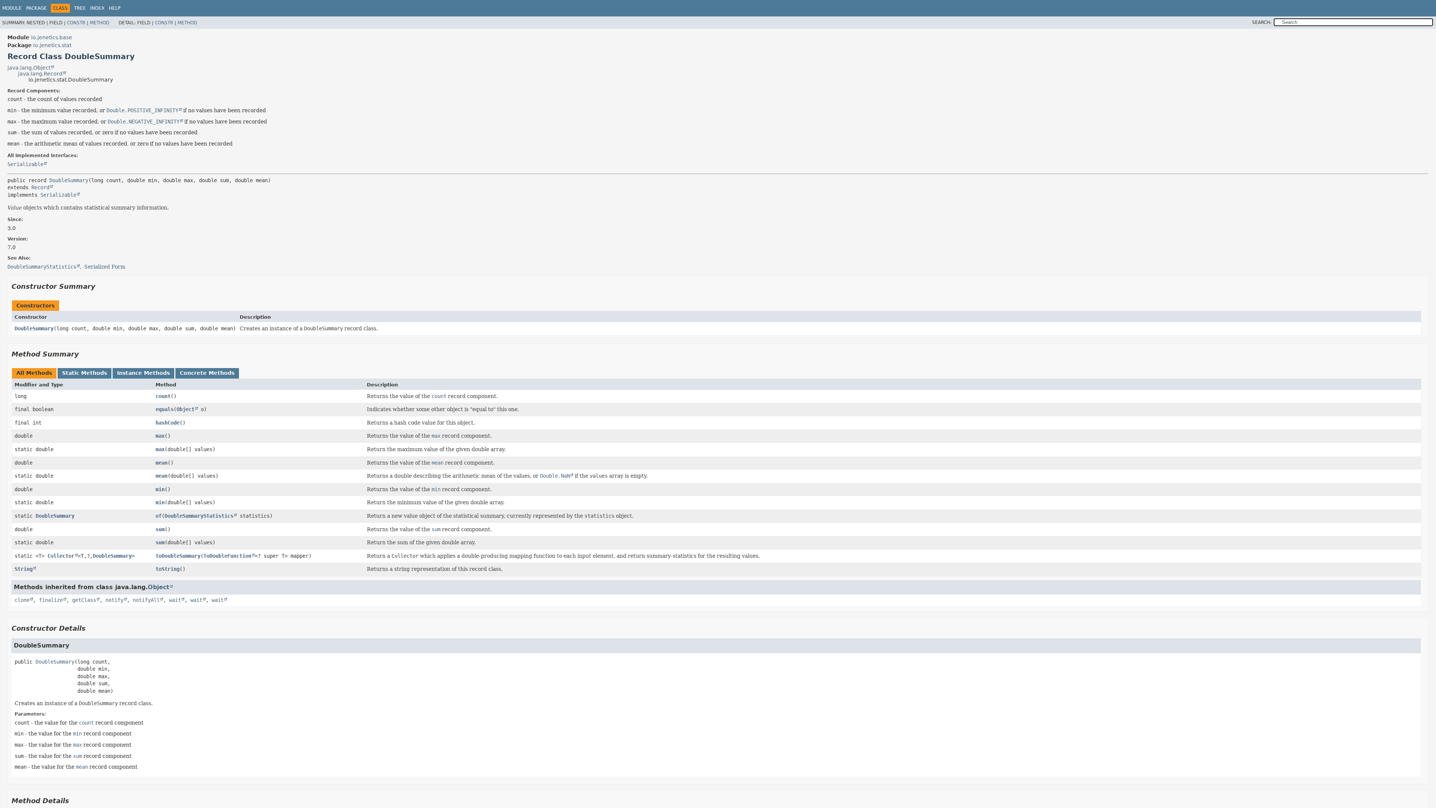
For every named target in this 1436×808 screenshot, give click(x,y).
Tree (80, 8)
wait (175, 600)
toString (168, 569)
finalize (51, 600)
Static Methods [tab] (84, 373)
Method (99, 22)
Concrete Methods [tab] (207, 373)
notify (114, 600)
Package (36, 8)
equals (165, 409)
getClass (84, 600)
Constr (76, 22)
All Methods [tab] (34, 373)
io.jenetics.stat (52, 45)
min (160, 489)
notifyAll (146, 600)
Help (114, 8)
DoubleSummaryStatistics (199, 516)
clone (22, 600)
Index (97, 8)
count (163, 396)
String (24, 569)
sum (160, 529)
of (159, 516)
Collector (60, 556)
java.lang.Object (28, 68)
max (160, 436)
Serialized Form (104, 267)
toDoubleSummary (178, 556)
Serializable (25, 164)
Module (12, 8)
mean (162, 463)
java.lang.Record (40, 74)
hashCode (168, 423)
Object (185, 409)
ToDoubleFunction (227, 556)
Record (40, 187)
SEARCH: (1261, 22)
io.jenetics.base (51, 37)
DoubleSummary (68, 180)
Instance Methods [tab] (143, 373)
